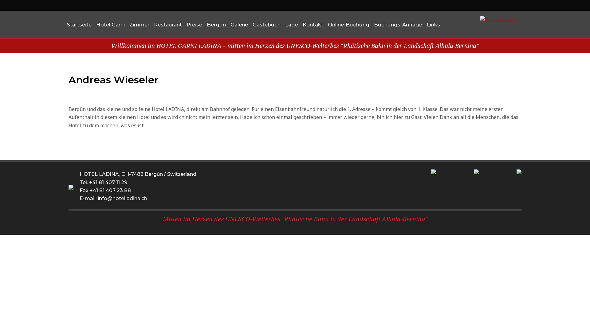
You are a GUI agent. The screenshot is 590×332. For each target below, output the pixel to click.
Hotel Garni (110, 25)
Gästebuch (267, 25)
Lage (291, 25)
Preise (194, 25)
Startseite (79, 25)
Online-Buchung (348, 25)
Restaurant (168, 25)
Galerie (239, 25)
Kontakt (313, 25)
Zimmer (139, 25)
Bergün (216, 25)
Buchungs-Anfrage (398, 25)
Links (433, 25)
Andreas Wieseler (114, 80)
